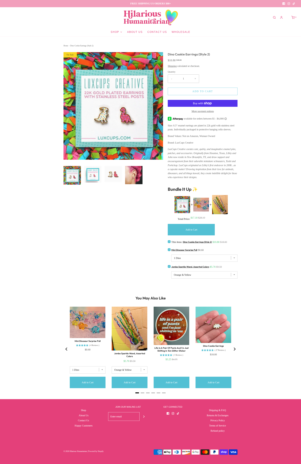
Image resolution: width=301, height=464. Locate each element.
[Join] (144, 416)
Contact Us (157, 32)
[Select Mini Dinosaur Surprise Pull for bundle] (169, 249)
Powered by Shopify (96, 451)
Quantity (171, 72)
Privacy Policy (217, 420)
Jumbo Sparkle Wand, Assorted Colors (190, 266)
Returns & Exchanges (217, 415)
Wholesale (181, 32)
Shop (83, 410)
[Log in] (281, 17)
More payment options (203, 111)
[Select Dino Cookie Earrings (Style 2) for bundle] (169, 241)
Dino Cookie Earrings (213, 346)
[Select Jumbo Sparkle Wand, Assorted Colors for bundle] (169, 266)
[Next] (234, 349)
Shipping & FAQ (217, 410)
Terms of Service (217, 425)
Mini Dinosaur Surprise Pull (184, 250)
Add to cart (202, 91)
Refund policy (218, 430)
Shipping (172, 66)
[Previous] (66, 349)
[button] (72, 175)
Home (65, 46)
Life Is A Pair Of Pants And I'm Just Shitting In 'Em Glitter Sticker (171, 349)
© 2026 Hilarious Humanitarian (75, 451)
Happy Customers (83, 425)
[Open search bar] (274, 17)
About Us (135, 32)
